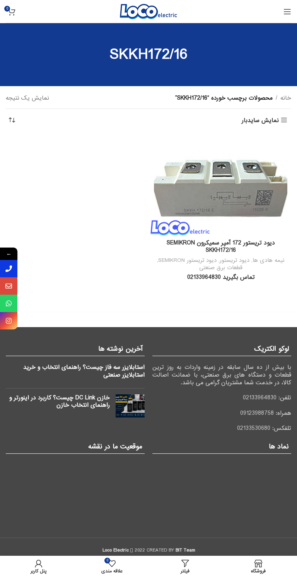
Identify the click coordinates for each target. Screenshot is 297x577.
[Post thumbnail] (130, 405)
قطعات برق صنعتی (220, 267)
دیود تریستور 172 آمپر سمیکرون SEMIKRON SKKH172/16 (221, 246)
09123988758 (257, 413)
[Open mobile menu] (287, 11)
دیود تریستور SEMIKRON (187, 260)
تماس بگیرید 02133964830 (221, 277)
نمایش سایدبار (260, 120)
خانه (285, 98)
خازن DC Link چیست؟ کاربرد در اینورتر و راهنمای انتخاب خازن (59, 401)
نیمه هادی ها (269, 260)
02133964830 (260, 397)
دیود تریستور (234, 260)
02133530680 (253, 428)
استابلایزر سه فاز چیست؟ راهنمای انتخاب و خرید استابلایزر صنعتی (84, 371)
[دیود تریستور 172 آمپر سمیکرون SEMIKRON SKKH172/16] (220, 185)
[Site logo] (148, 11)
